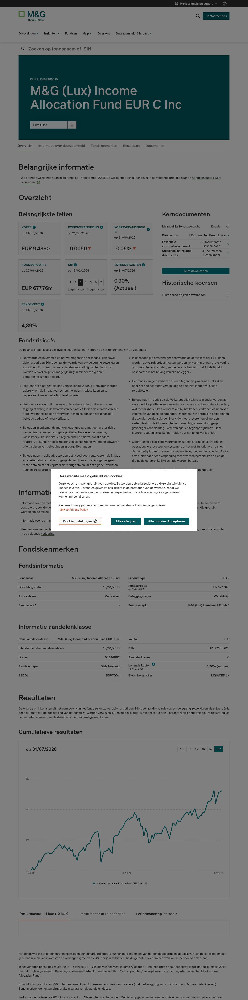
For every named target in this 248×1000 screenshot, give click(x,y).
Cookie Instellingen (77, 521)
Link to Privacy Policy (74, 510)
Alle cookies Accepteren (166, 521)
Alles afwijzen (126, 521)
